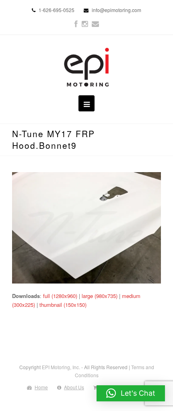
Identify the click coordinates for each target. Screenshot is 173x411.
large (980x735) (99, 296)
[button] (131, 393)
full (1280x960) (60, 296)
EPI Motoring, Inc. (61, 367)
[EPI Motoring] (87, 67)
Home (41, 387)
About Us (74, 387)
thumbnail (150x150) (62, 304)
